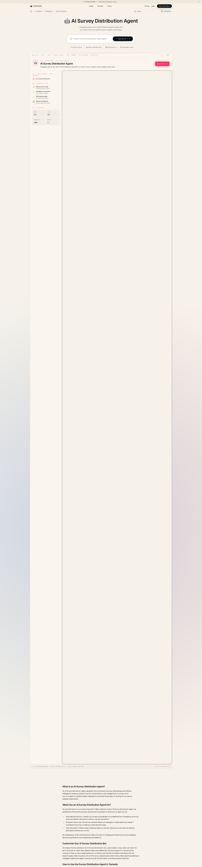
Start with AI (161, 64)
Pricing (147, 6)
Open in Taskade (161, 766)
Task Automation (61, 11)
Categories (48, 11)
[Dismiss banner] (199, 1)
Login (153, 6)
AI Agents (39, 11)
